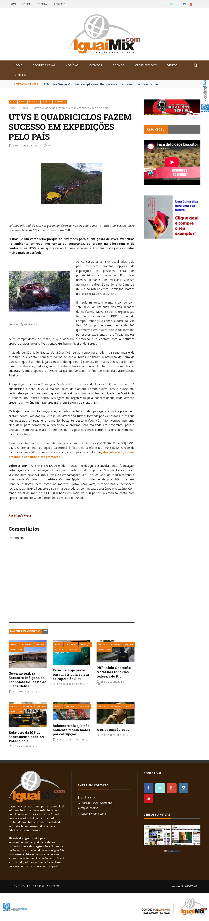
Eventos (95, 65)
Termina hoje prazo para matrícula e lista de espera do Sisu (71, 674)
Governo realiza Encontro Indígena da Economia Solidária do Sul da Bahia (27, 679)
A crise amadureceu (113, 729)
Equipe (26, 4)
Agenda (119, 65)
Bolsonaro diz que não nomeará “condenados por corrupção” (71, 729)
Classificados (146, 65)
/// (45, 631)
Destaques (26, 644)
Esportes (34, 101)
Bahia (13, 101)
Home (13, 4)
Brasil (22, 101)
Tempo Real (60, 101)
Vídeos (172, 65)
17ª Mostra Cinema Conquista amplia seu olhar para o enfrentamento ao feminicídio (100, 84)
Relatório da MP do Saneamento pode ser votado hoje (26, 736)
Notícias (72, 65)
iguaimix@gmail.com (93, 813)
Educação (85, 644)
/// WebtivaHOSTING (184, 886)
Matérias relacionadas (25, 631)
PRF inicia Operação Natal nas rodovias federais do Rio (114, 671)
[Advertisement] (72, 585)
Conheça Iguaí (44, 65)
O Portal (42, 4)
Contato (60, 4)
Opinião (128, 706)
